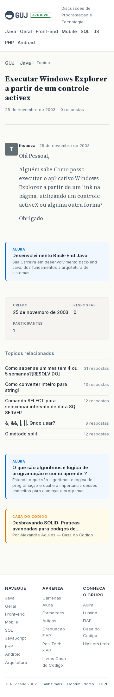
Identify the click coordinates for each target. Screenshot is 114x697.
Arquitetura (16, 662)
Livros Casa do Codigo (54, 662)
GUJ (10, 63)
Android (26, 42)
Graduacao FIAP (53, 632)
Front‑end (47, 31)
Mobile (69, 31)
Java (10, 31)
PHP (9, 42)
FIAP (87, 620)
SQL (85, 31)
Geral (26, 31)
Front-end (15, 614)
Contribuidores (80, 684)
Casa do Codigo (91, 632)
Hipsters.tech (96, 643)
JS (96, 31)
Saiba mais (52, 684)
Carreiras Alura (51, 601)
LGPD (104, 684)
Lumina (90, 612)
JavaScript (15, 638)
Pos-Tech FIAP (51, 647)
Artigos (49, 620)
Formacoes (53, 612)
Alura (88, 604)
